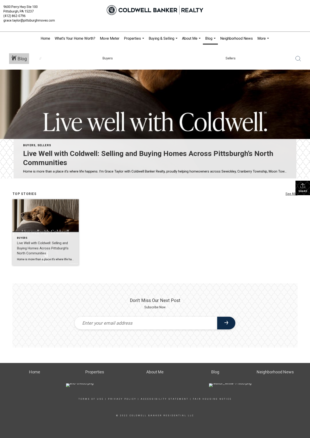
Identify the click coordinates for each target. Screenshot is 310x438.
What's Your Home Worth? (75, 38)
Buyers (29, 145)
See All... (291, 194)
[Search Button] (298, 59)
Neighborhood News (236, 38)
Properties (134, 40)
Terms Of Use (91, 399)
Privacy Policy (122, 399)
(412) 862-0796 (14, 16)
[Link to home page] (155, 10)
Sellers (44, 145)
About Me (192, 40)
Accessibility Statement (165, 399)
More (263, 40)
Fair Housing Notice (212, 399)
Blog (211, 40)
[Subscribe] (226, 323)
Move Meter (109, 38)
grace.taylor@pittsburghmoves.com (29, 20)
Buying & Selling (164, 40)
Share (302, 191)
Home (45, 38)
